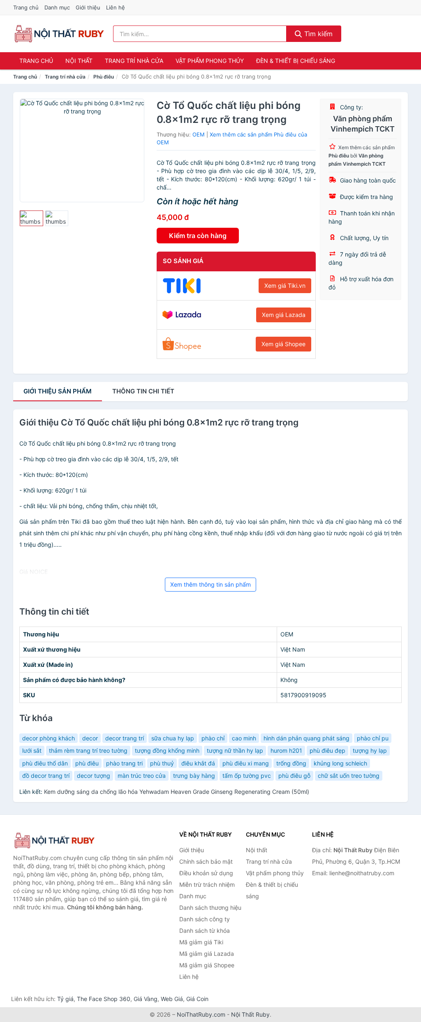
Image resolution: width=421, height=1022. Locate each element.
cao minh (244, 738)
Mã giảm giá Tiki (201, 942)
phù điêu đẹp (327, 750)
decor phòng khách (48, 738)
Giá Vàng (145, 998)
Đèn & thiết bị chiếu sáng (295, 60)
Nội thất (79, 60)
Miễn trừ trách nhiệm (207, 884)
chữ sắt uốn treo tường (348, 775)
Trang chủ (26, 7)
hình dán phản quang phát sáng (306, 738)
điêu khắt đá (198, 763)
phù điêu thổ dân (45, 763)
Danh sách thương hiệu (210, 907)
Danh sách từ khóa (204, 930)
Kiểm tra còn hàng (198, 235)
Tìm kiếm (317, 34)
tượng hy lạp (370, 750)
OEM (198, 134)
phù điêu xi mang (245, 763)
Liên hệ (115, 7)
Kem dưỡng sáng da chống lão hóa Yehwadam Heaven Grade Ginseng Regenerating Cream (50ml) (176, 791)
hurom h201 (286, 750)
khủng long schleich (340, 763)
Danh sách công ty (204, 919)
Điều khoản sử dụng (206, 872)
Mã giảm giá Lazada (206, 953)
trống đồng (291, 763)
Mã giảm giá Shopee (206, 965)
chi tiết (143, 391)
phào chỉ (212, 738)
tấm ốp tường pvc (246, 775)
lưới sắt (32, 750)
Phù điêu (103, 77)
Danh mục (57, 7)
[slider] (31, 218)
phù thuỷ (162, 763)
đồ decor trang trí (45, 775)
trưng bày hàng (194, 775)
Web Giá (172, 998)
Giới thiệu (88, 7)
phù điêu (87, 763)
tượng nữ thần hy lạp (235, 750)
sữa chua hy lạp (172, 738)
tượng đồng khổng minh (167, 750)
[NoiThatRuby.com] (59, 33)
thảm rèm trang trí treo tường (88, 750)
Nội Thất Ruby (250, 1014)
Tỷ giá (65, 998)
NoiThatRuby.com (201, 1014)
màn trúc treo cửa (142, 775)
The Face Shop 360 (103, 998)
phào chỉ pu (373, 738)
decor (90, 738)
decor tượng (93, 775)
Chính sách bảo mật (206, 861)
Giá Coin (197, 998)
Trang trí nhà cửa (134, 60)
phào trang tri (124, 763)
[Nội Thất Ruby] (54, 840)
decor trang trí (124, 738)
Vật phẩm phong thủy (210, 60)
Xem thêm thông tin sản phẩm (210, 584)
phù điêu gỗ (294, 775)
